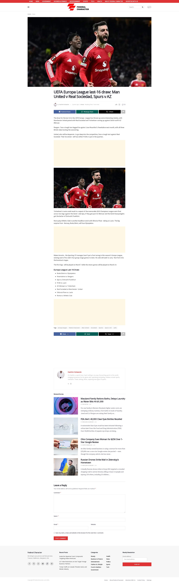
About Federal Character (114, 1)
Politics (108, 562)
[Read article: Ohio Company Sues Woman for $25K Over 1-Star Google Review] (66, 446)
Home (31, 1)
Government (46, 1)
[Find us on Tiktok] (47, 563)
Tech (92, 1)
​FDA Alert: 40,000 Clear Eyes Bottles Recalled (101, 419)
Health (99, 1)
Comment (57, 493)
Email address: (127, 556)
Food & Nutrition (96, 567)
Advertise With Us (132, 1)
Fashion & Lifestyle (96, 564)
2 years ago (75, 104)
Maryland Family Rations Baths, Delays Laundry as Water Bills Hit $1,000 (103, 400)
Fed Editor (85, 404)
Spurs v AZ (108, 328)
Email (56, 524)
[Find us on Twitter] (34, 563)
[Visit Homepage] (78, 7)
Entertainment (75, 1)
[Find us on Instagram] (38, 563)
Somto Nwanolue (87, 445)
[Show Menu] (28, 7)
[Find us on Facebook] (29, 563)
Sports (85, 1)
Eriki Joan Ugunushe (88, 422)
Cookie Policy (141, 580)
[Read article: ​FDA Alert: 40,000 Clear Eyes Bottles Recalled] (66, 426)
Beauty (93, 556)
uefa (115, 328)
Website (93, 524)
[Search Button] (143, 7)
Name (56, 516)
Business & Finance (60, 1)
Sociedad (94, 328)
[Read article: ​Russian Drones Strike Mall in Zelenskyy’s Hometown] (66, 467)
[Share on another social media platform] (123, 112)
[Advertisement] (89, 153)
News (37, 1)
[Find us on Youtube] (43, 563)
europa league (62, 328)
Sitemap (149, 580)
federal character (74, 328)
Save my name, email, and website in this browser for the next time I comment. (80, 533)
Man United (85, 328)
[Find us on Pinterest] (52, 563)
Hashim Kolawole (64, 104)
